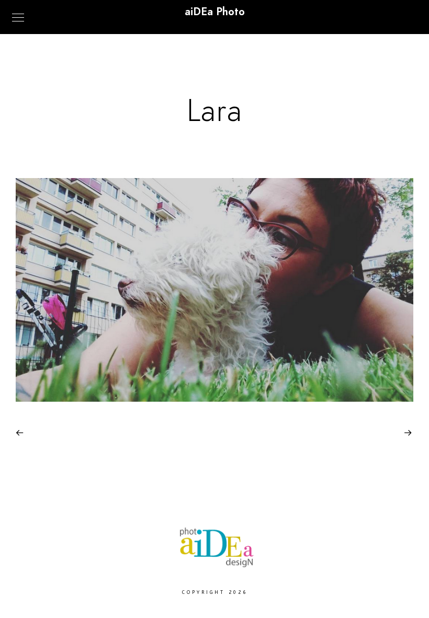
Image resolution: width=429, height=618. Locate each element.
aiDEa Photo (215, 11)
